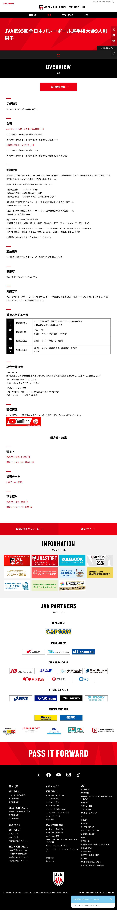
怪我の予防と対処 (52, 805)
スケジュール (14, 834)
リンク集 (35, 892)
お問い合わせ (44, 892)
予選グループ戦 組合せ (16, 456)
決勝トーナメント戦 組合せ (18, 462)
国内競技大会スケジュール (18, 841)
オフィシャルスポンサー (90, 830)
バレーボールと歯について (55, 809)
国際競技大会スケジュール (18, 857)
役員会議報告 (86, 851)
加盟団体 (84, 820)
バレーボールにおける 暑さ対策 (57, 812)
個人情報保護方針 (8, 892)
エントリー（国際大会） (55, 832)
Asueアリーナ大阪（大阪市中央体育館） (23, 129)
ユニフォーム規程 (52, 798)
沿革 (82, 816)
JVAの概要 (85, 793)
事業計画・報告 (86, 806)
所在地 (65, 892)
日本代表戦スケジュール (18, 850)
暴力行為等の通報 (55, 892)
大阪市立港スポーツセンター (18, 145)
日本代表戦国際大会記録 (18, 854)
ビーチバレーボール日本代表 (19, 811)
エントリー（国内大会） (55, 829)
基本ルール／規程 (52, 836)
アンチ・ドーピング (53, 816)
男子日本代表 (14, 798)
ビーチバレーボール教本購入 (56, 845)
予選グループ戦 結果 (15, 501)
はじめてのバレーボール (55, 795)
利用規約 (18, 892)
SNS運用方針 (27, 892)
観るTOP (13, 825)
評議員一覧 (85, 841)
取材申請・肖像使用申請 (90, 855)
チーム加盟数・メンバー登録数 (92, 865)
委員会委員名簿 (86, 848)
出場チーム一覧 (13, 482)
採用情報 (84, 858)
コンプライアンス (87, 827)
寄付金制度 (85, 789)
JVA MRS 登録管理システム (91, 862)
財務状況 (84, 823)
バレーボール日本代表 (17, 795)
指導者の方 (50, 858)
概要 (58, 54)
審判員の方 (50, 861)
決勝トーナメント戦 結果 (17, 507)
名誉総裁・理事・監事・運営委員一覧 (95, 844)
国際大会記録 (14, 837)
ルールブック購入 (52, 802)
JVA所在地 (85, 802)
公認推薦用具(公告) (88, 834)
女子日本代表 (14, 802)
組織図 (83, 837)
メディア (95, 2)
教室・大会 (50, 819)
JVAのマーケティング (89, 813)
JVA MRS (102, 2)
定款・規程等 (86, 809)
